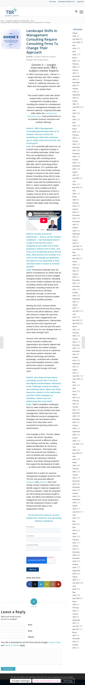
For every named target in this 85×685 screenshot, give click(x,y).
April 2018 (76, 598)
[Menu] (80, 12)
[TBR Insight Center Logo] (12, 12)
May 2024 (75, 187)
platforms (43, 482)
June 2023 (76, 249)
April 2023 (76, 258)
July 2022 (75, 311)
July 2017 (75, 626)
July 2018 (75, 583)
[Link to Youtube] (58, 584)
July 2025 (75, 107)
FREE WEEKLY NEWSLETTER (66, 1)
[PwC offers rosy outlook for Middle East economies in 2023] (83, 342)
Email (30, 631)
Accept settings (21, 680)
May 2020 (75, 453)
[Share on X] (35, 584)
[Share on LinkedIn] (41, 584)
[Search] (75, 12)
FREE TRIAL (52, 1)
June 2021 (76, 379)
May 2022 (75, 320)
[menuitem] (52, 1)
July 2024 (75, 178)
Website (31, 637)
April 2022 (76, 323)
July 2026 (75, 39)
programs (30, 482)
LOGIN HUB (80, 1)
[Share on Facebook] (29, 584)
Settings (68, 680)
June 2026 (76, 42)
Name (30, 625)
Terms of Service (12, 645)
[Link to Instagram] (52, 584)
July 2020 (75, 444)
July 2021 (75, 376)
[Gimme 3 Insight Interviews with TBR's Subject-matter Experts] (11, 39)
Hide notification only (46, 680)
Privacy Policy (54, 642)
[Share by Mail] (47, 584)
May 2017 (75, 629)
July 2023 (75, 246)
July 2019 (75, 512)
